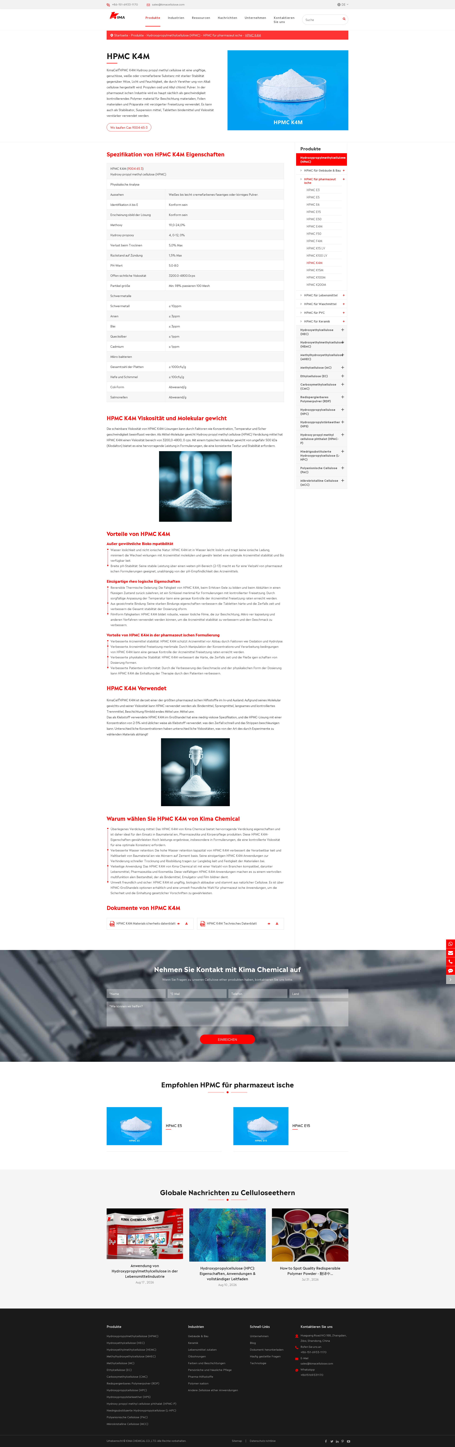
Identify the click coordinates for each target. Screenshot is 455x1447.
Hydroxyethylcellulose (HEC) (316, 331)
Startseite (121, 35)
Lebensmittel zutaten (202, 1349)
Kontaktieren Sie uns (284, 19)
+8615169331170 (312, 1375)
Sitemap (237, 1440)
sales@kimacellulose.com (168, 4)
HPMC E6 (313, 204)
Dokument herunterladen (266, 1349)
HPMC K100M (316, 277)
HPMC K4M (253, 35)
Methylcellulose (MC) (315, 367)
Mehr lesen (144, 1255)
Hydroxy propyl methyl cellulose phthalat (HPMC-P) (319, 438)
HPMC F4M (314, 241)
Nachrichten (227, 17)
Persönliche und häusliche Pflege (210, 1370)
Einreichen (227, 1039)
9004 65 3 (135, 168)
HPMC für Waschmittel (320, 303)
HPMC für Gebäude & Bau (322, 170)
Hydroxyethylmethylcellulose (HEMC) (322, 344)
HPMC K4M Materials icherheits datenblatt (146, 923)
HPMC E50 (314, 219)
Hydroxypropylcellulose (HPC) (317, 411)
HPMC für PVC (314, 312)
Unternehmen (255, 17)
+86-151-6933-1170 (125, 4)
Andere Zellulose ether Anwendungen (213, 1390)
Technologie (258, 1363)
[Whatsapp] (450, 943)
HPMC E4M (314, 226)
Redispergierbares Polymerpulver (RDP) (315, 399)
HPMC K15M (315, 270)
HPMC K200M (316, 284)
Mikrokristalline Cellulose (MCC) (319, 482)
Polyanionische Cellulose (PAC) (318, 470)
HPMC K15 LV (316, 248)
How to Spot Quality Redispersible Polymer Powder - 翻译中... (310, 1270)
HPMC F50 (314, 233)
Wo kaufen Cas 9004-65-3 (129, 127)
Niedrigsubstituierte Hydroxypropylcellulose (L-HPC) (320, 455)
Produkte (152, 17)
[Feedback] (450, 970)
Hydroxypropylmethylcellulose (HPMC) (173, 35)
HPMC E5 (313, 197)
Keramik (193, 1343)
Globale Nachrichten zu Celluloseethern (227, 1192)
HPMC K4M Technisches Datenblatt (232, 923)
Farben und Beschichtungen (206, 1363)
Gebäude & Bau (198, 1336)
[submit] (344, 18)
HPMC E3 (313, 190)
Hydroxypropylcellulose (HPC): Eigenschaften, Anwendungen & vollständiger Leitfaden (228, 1273)
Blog (253, 1343)
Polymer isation (198, 1383)
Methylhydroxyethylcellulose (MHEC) (321, 357)
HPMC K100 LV (317, 255)
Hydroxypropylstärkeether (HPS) (320, 424)
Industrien (176, 17)
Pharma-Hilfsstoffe (200, 1376)
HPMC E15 (314, 211)
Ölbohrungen (197, 1356)
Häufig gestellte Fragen (265, 1356)
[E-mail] (450, 952)
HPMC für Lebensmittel (321, 295)
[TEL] (450, 961)
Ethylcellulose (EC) (314, 376)
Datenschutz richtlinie (263, 1440)
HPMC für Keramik (317, 321)
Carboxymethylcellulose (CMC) (318, 386)
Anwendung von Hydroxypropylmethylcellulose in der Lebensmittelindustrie (145, 1271)
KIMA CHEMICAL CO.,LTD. (141, 1440)
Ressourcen (201, 17)
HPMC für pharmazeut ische (222, 35)
